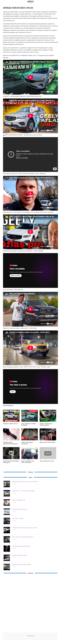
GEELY (30, 1)
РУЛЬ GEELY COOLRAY (18, 518)
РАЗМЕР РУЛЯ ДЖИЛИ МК (18, 500)
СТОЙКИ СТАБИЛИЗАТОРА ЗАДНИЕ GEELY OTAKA (24, 527)
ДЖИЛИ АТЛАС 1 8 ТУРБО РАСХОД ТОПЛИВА (23, 491)
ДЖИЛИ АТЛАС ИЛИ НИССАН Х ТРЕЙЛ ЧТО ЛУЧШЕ (25, 481)
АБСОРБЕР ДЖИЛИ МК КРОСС (20, 509)
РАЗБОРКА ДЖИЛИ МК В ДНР (19, 555)
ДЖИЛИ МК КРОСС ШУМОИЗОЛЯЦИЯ (21, 564)
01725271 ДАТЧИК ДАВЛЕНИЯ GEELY (21, 546)
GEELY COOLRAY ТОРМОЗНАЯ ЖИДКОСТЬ (23, 537)
